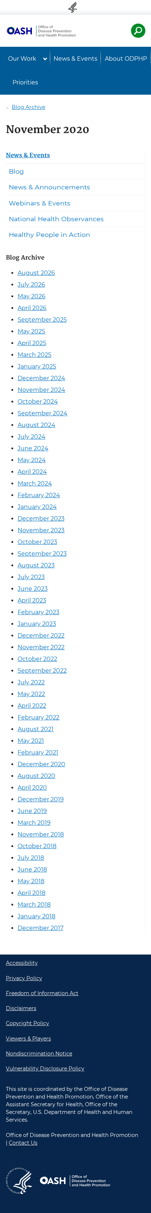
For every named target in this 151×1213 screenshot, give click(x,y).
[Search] (138, 30)
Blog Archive (28, 107)
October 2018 (37, 846)
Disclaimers (21, 1008)
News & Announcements (49, 187)
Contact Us (23, 1143)
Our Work (22, 58)
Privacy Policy (24, 978)
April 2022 (32, 705)
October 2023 (37, 542)
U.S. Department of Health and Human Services (75, 7)
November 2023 (41, 530)
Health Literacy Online (41, 30)
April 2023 (32, 600)
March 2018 (34, 904)
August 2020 (36, 775)
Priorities (25, 82)
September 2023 (42, 553)
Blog (16, 171)
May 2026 (31, 296)
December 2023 (41, 518)
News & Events (75, 58)
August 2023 (36, 565)
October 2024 (38, 401)
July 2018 (31, 857)
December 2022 (41, 635)
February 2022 (38, 717)
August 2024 (36, 425)
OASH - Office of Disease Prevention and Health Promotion (75, 1180)
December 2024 (41, 378)
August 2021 (36, 729)
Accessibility (22, 963)
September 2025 (42, 319)
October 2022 (37, 658)
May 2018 (31, 881)
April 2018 (31, 892)
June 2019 (32, 811)
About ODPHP (126, 58)
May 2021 (31, 740)
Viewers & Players (28, 1038)
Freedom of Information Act (42, 993)
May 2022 (31, 694)
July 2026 (31, 284)
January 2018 (36, 916)
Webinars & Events (39, 203)
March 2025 (34, 354)
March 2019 (34, 822)
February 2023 (38, 612)
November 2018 (41, 834)
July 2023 (31, 577)
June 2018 (32, 869)
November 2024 (41, 389)
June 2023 (33, 588)
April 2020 (32, 787)
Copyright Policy (27, 1023)
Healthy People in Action (49, 234)
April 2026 (32, 308)
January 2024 (37, 506)
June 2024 (33, 448)
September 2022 (42, 670)
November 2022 (41, 647)
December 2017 (40, 928)
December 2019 (41, 799)
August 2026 (36, 272)
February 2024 (39, 495)
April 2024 (32, 471)
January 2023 (37, 623)
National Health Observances (56, 219)
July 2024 (31, 436)
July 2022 (31, 682)
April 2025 (32, 343)
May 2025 (31, 331)
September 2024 (42, 413)
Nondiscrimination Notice (39, 1053)
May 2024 (32, 460)
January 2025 (37, 366)
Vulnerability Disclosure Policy (45, 1068)
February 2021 (38, 752)
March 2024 (35, 483)
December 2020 (41, 764)
